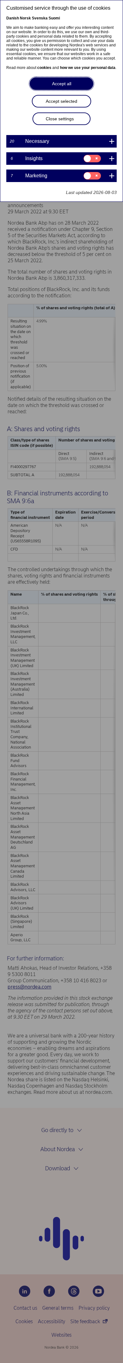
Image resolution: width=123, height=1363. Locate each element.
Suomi (54, 18)
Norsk (25, 18)
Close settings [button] (60, 118)
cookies (44, 67)
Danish (12, 18)
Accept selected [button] (61, 101)
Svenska (40, 18)
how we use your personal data (87, 67)
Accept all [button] (61, 83)
